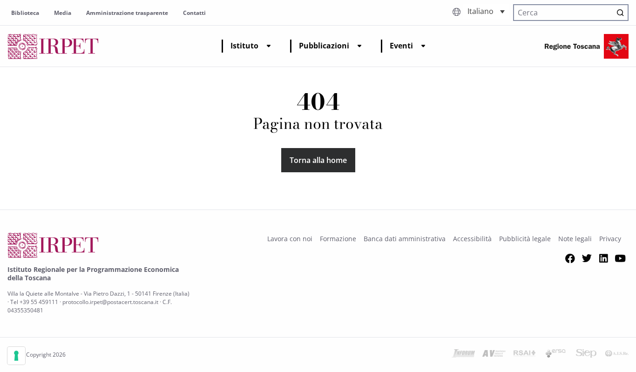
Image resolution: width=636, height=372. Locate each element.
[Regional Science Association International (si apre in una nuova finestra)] (524, 355)
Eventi (401, 46)
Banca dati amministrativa (405, 238)
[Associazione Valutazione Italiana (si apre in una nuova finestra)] (494, 355)
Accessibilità (472, 238)
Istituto (244, 46)
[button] (486, 11)
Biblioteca (25, 13)
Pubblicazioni (324, 46)
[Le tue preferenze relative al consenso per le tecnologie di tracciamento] (16, 356)
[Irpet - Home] (53, 46)
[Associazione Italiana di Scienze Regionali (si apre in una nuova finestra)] (617, 355)
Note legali (575, 238)
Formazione (338, 238)
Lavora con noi (289, 238)
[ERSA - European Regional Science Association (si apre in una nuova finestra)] (555, 355)
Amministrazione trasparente (127, 13)
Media (62, 13)
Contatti (194, 13)
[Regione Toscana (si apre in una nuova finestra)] (587, 46)
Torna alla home (318, 160)
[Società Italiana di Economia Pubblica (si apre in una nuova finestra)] (586, 355)
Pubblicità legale (525, 238)
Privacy (610, 238)
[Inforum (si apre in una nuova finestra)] (463, 355)
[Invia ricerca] (620, 12)
